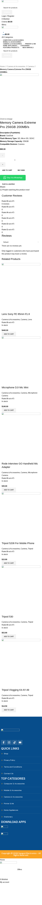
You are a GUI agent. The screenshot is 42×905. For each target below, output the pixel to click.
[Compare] (4, 685)
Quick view (10, 685)
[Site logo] (10, 2)
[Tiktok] (14, 742)
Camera (30, 66)
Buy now (21, 170)
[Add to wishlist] (16, 685)
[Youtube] (20, 742)
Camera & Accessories (16, 66)
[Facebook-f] (3, 742)
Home (2, 66)
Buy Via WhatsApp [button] (14, 178)
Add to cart (7, 170)
